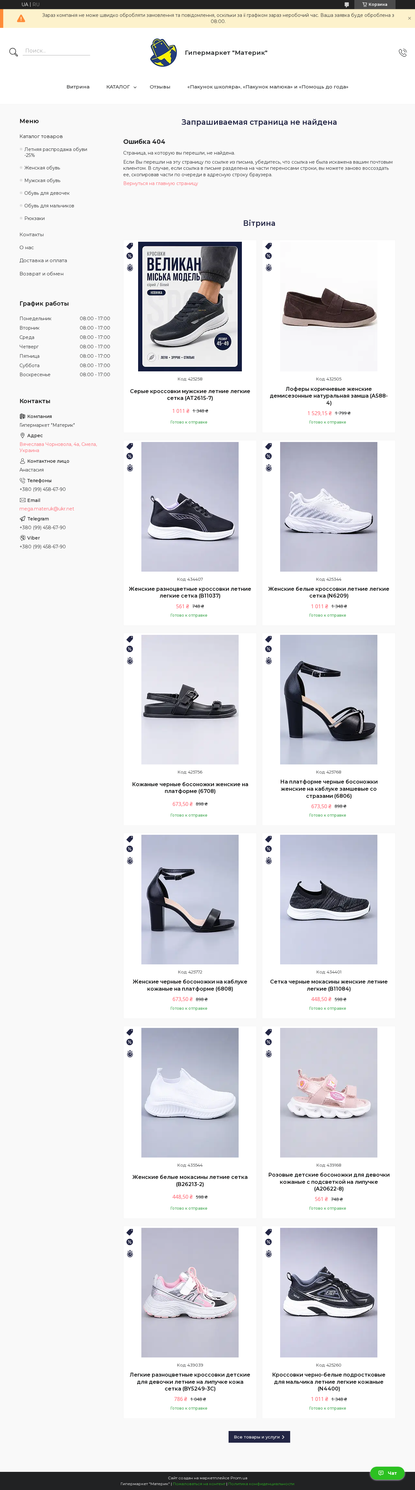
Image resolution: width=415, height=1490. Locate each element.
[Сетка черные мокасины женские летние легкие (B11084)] (328, 899)
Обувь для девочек (47, 193)
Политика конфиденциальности (261, 1483)
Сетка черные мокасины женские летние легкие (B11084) (329, 985)
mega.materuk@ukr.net (46, 509)
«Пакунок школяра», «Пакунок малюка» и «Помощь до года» (268, 87)
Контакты (31, 234)
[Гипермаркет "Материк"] (163, 53)
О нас (26, 247)
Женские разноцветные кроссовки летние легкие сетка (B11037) (190, 592)
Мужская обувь (42, 180)
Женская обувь (42, 168)
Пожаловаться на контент (199, 1483)
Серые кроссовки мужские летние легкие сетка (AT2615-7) (190, 395)
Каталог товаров (41, 136)
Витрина (77, 87)
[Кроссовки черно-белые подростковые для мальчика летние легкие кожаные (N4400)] (328, 1292)
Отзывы (160, 87)
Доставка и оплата (43, 260)
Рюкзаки (34, 218)
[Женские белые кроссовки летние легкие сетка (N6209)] (328, 506)
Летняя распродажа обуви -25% (55, 152)
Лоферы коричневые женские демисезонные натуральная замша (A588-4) (329, 396)
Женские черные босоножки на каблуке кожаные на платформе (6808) (190, 985)
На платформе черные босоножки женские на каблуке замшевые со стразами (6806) (329, 789)
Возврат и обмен (41, 274)
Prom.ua (239, 1477)
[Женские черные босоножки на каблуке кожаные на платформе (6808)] (190, 899)
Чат (392, 1473)
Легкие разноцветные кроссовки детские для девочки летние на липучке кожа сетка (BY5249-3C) (190, 1382)
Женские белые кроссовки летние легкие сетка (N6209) (328, 592)
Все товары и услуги (257, 1436)
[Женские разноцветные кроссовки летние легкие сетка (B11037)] (190, 506)
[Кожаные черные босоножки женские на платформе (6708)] (190, 699)
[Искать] (13, 53)
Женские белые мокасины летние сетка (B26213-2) (190, 1180)
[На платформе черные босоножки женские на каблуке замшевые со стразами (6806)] (328, 699)
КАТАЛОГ (118, 87)
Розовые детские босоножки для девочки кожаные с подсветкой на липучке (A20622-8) (329, 1182)
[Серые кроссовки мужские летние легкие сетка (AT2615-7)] (190, 306)
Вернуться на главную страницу (160, 183)
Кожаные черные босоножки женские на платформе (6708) (190, 788)
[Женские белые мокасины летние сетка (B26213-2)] (190, 1092)
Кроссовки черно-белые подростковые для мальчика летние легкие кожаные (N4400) (328, 1382)
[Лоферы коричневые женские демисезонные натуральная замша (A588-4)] (328, 306)
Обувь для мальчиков (49, 206)
